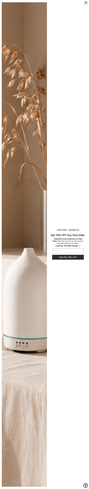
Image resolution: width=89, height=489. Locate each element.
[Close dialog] (85, 2)
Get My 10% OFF (68, 257)
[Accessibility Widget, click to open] (85, 485)
